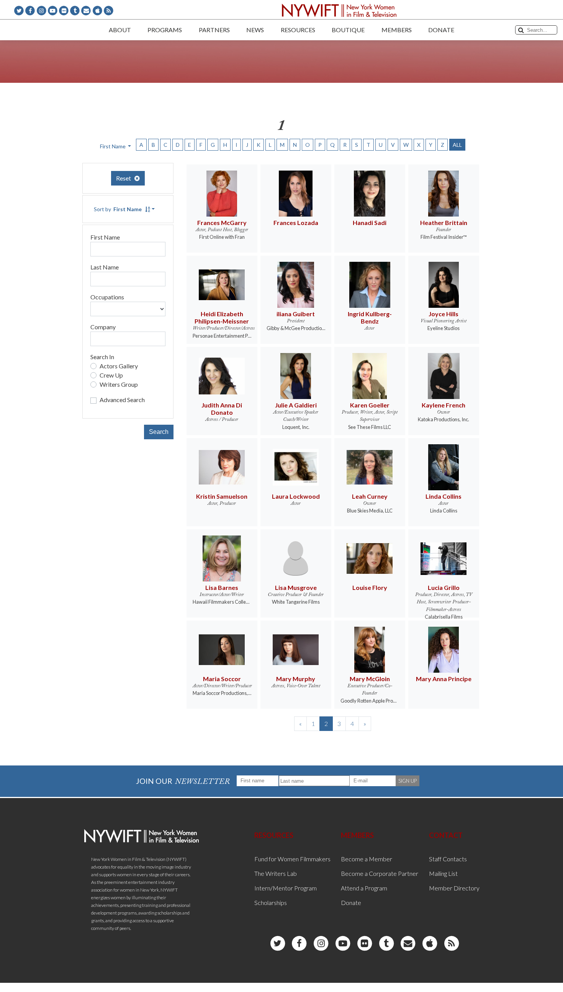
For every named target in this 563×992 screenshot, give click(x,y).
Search (159, 432)
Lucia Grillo (444, 587)
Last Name (104, 267)
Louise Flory (369, 587)
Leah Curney (370, 496)
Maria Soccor (222, 678)
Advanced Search (122, 399)
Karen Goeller (370, 405)
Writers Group (119, 384)
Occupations (107, 297)
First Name (105, 237)
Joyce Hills (443, 313)
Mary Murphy (295, 678)
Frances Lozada (295, 222)
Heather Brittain (443, 222)
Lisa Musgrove (296, 587)
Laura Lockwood (296, 496)
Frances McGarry (222, 222)
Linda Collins (444, 496)
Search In (102, 356)
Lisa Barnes (221, 587)
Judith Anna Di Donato (221, 408)
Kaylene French (443, 405)
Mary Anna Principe (443, 678)
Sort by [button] (118, 209)
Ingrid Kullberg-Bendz (370, 317)
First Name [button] (113, 146)
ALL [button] (457, 144)
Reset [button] (125, 178)
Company (103, 326)
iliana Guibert (296, 313)
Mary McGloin (370, 678)
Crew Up (111, 375)
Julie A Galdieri (296, 405)
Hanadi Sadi (369, 222)
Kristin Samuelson (221, 496)
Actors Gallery (119, 366)
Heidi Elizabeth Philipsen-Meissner (222, 317)
